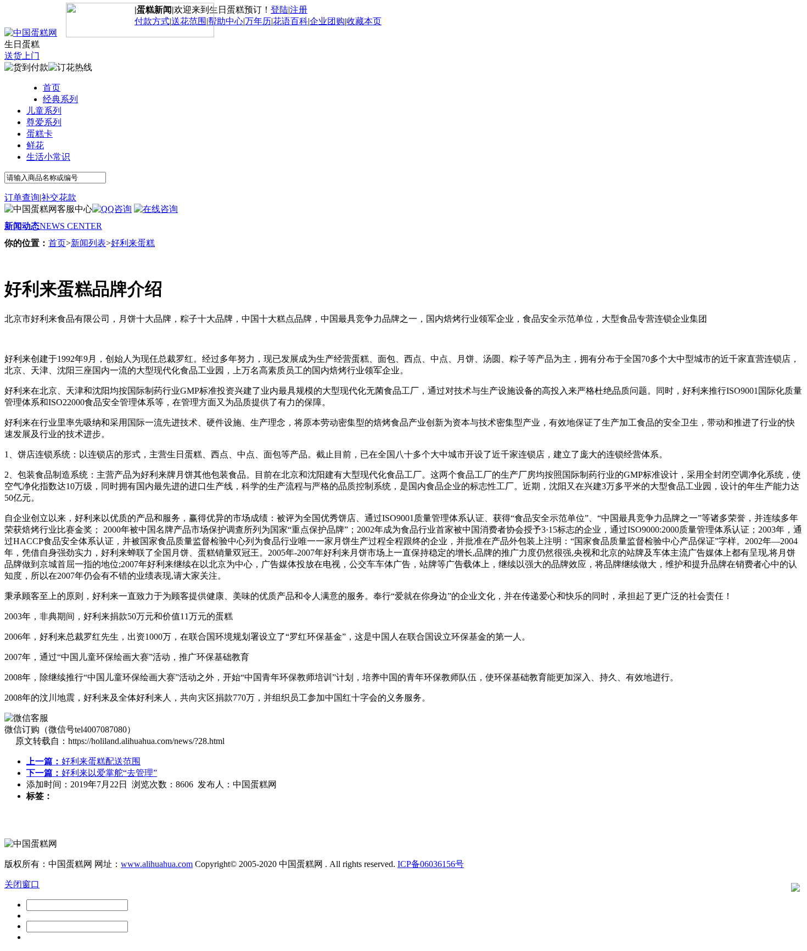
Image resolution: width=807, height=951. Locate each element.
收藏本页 (364, 21)
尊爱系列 (43, 122)
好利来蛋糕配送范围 (83, 761)
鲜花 (35, 145)
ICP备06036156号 (430, 864)
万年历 (258, 21)
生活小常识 (48, 156)
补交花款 (58, 197)
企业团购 (327, 21)
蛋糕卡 (39, 133)
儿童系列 (43, 110)
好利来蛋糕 (133, 243)
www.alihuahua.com (157, 864)
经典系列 (60, 99)
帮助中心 (225, 21)
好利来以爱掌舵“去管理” (91, 772)
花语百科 (290, 21)
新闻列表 (88, 243)
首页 (51, 87)
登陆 (279, 9)
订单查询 (22, 197)
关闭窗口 (22, 884)
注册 (298, 9)
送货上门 (22, 55)
